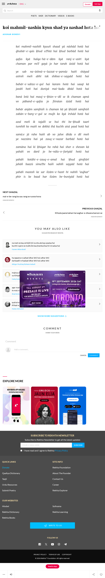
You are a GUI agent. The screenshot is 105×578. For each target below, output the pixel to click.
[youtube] (52, 544)
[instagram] (59, 544)
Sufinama (56, 506)
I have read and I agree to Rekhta (46, 450)
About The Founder (61, 473)
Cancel (83, 355)
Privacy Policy (61, 450)
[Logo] (12, 4)
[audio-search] (100, 10)
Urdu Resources (9, 485)
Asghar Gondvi (11, 34)
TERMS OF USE (54, 554)
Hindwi (5, 506)
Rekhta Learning (60, 512)
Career (55, 485)
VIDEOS (61, 16)
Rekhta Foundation (61, 467)
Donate (87, 4)
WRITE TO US (55, 525)
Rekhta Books (8, 518)
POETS (34, 16)
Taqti (4, 479)
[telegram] (65, 544)
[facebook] (39, 544)
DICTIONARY (50, 16)
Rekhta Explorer (60, 490)
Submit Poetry (9, 490)
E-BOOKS (70, 16)
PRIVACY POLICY (40, 554)
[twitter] (46, 544)
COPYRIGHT (67, 554)
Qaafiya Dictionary (11, 473)
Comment (93, 355)
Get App (97, 4)
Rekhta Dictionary (10, 512)
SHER (41, 16)
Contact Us (57, 479)
